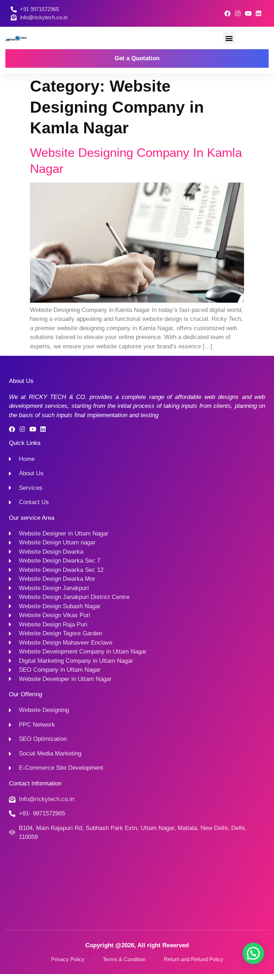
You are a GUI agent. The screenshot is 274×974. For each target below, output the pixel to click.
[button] (229, 38)
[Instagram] (238, 13)
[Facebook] (227, 13)
